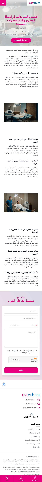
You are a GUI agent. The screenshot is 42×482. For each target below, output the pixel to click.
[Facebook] (4, 384)
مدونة (16, 31)
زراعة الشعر (36, 436)
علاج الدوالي (36, 447)
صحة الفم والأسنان (34, 429)
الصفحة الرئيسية (24, 31)
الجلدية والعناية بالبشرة (32, 440)
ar (9, 3)
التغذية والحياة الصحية (33, 444)
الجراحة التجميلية (34, 433)
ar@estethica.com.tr (29, 408)
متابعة (21, 370)
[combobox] (35, 325)
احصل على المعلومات (21, 40)
